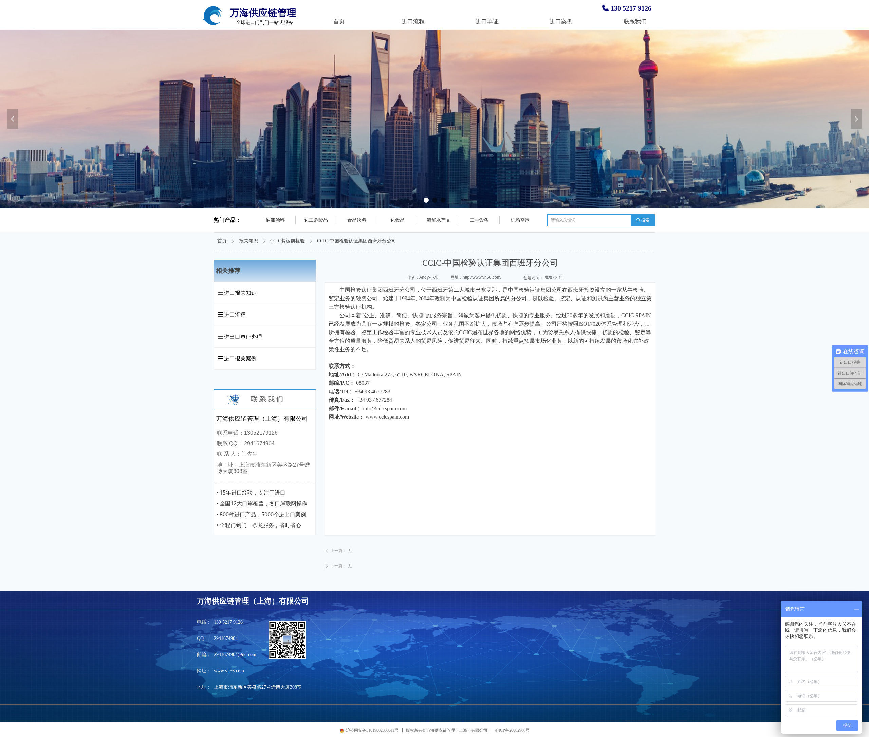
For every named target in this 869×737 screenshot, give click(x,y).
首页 (222, 241)
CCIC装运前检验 (287, 241)
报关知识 (248, 241)
